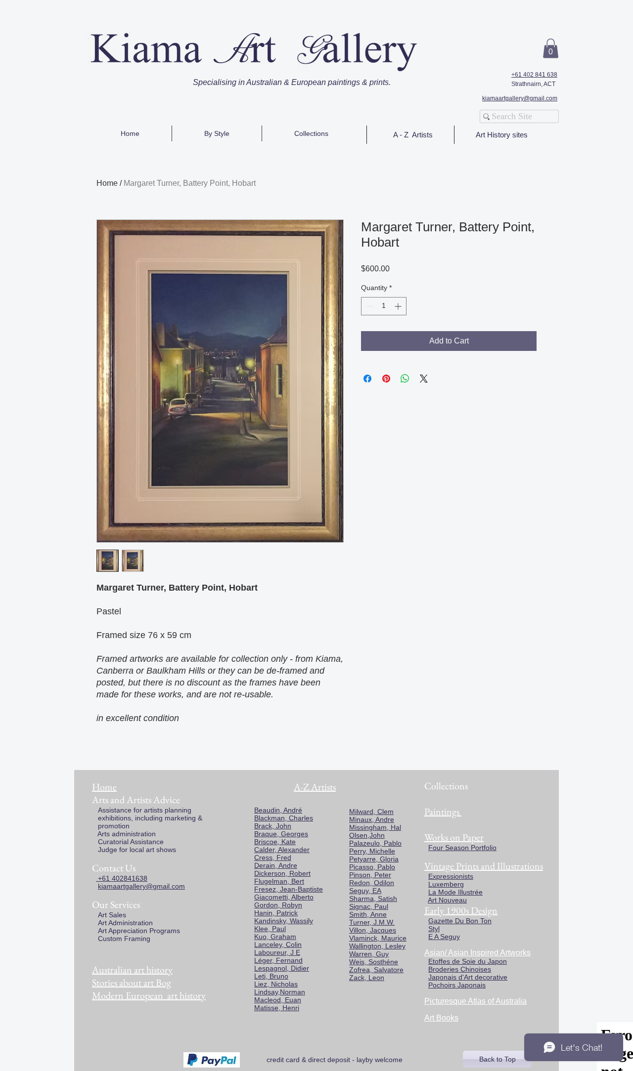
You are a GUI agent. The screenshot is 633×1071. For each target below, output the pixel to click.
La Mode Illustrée (455, 892)
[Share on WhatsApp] (405, 379)
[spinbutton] (384, 306)
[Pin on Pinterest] (386, 379)
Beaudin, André (278, 810)
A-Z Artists (315, 786)
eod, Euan (285, 1000)
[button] (551, 48)
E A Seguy (444, 937)
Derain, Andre (275, 865)
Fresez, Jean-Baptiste (288, 889)
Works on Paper (454, 837)
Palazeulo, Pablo (375, 843)
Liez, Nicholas (276, 984)
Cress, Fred (272, 857)
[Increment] (399, 306)
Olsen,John (367, 835)
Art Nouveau (447, 900)
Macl (261, 1000)
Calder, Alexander (282, 850)
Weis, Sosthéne (373, 962)
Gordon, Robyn (278, 905)
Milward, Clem (371, 811)
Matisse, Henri (276, 1008)
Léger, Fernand (278, 960)
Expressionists (450, 876)
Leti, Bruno (271, 976)
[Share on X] (424, 379)
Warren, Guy (369, 954)
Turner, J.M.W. (372, 922)
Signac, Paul (368, 906)
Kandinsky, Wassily (283, 921)
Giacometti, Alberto (284, 897)
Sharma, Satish (373, 898)
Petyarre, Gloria (374, 859)
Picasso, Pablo (372, 867)
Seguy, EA (365, 891)
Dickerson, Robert (282, 873)
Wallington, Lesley (377, 946)
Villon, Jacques (372, 930)
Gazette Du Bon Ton (460, 921)
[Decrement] (368, 306)
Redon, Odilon (371, 883)
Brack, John (272, 826)
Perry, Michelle (372, 851)
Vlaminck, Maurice (378, 938)
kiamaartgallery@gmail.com (519, 98)
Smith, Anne (368, 914)
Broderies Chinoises (459, 969)
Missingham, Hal (375, 827)
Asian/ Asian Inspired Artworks (477, 952)
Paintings (441, 811)
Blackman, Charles (283, 818)
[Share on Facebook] (367, 379)
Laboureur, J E (277, 952)
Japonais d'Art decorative (467, 977)
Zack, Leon (366, 978)
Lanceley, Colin (278, 944)
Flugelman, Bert (279, 881)
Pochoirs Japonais (457, 985)
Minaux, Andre (371, 819)
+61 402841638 (121, 878)
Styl (434, 929)
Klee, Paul (270, 929)
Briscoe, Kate (275, 842)
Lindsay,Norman (279, 992)
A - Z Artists (413, 134)
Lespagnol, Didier (281, 968)
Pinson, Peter (370, 875)
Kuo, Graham (275, 937)
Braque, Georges (281, 834)
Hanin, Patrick (276, 913)
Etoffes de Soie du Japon (467, 961)
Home (107, 183)
